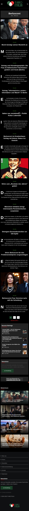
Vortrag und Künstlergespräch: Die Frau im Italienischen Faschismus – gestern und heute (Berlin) (14, 68)
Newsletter (4, 463)
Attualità (14, 42)
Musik (3, 412)
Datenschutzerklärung (7, 466)
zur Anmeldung (7, 370)
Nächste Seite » (14, 320)
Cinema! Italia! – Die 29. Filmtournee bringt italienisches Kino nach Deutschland (11, 331)
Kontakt (4, 470)
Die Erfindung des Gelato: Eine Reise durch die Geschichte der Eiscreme (13, 444)
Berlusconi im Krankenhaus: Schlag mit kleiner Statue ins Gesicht (14, 138)
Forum (3, 459)
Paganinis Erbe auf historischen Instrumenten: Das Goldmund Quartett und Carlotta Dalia (12, 338)
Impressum (4, 474)
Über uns (4, 456)
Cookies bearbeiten (6, 492)
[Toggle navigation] (2, 4)
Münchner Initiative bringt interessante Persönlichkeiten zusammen (14, 209)
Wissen (3, 441)
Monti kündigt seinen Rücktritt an (14, 45)
